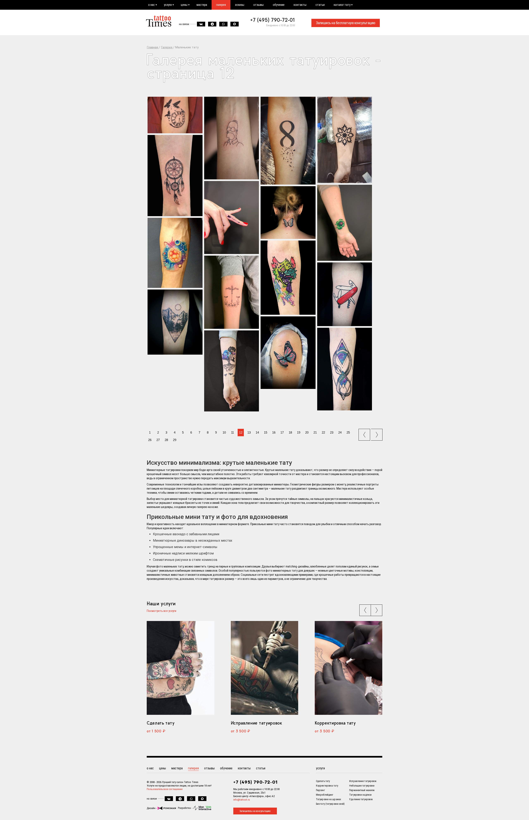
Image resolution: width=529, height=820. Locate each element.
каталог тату (342, 5)
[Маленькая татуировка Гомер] (231, 138)
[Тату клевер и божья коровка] (344, 223)
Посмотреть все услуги (161, 611)
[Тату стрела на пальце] (231, 217)
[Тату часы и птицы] (175, 115)
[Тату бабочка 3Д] (288, 352)
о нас (151, 5)
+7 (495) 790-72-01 (272, 20)
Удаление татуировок (361, 799)
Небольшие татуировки (361, 785)
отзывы (258, 5)
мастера (202, 5)
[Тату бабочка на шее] (288, 212)
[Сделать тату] (180, 668)
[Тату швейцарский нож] (344, 294)
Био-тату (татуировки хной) (330, 803)
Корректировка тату (335, 723)
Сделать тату (160, 723)
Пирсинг (320, 790)
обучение (279, 5)
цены (184, 5)
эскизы (239, 5)
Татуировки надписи (360, 794)
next (377, 433)
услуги (168, 5)
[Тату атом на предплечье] (175, 253)
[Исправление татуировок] (264, 668)
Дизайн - (152, 808)
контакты (300, 5)
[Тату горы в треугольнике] (175, 322)
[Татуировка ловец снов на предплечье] (175, 175)
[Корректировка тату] (348, 668)
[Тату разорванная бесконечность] (288, 141)
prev (365, 433)
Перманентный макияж (361, 790)
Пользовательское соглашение (164, 789)
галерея (221, 5)
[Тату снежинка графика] (344, 140)
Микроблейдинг (324, 794)
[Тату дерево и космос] (231, 370)
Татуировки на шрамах (328, 799)
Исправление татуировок (256, 723)
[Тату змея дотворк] (344, 369)
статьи (320, 5)
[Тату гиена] (288, 278)
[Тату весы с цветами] (231, 292)
